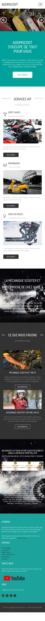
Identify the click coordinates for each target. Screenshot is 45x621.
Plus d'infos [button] (22, 75)
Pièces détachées (8, 555)
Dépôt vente (14, 112)
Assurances (6, 557)
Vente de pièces (15, 214)
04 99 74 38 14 (22, 538)
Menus (40, 4)
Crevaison (5, 550)
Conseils (5, 559)
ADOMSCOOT (10, 4)
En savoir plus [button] (23, 387)
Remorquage (14, 163)
